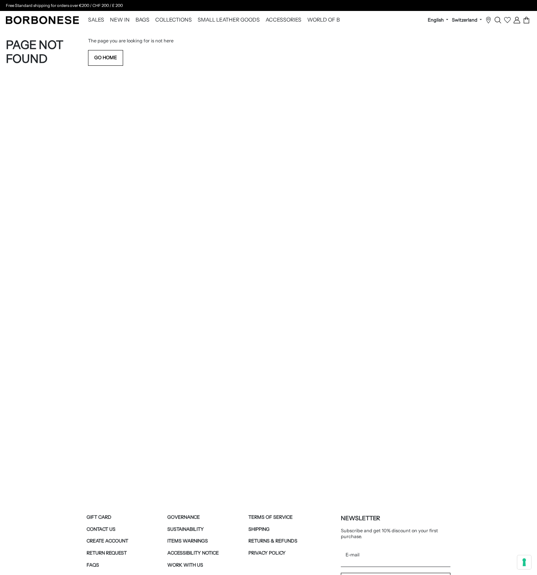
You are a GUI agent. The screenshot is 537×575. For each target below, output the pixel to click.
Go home (105, 57)
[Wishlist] (507, 20)
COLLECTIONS (173, 20)
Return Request (107, 553)
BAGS (142, 20)
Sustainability (185, 529)
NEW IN (120, 20)
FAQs (93, 565)
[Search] (498, 20)
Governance (183, 517)
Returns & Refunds (272, 541)
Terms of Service (270, 517)
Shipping (259, 529)
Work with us (185, 565)
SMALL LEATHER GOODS (229, 20)
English (436, 20)
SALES (96, 20)
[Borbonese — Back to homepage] (42, 20)
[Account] (517, 20)
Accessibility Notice (193, 553)
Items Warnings (187, 541)
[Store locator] (488, 20)
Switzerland (465, 20)
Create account (107, 541)
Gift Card (99, 517)
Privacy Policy (267, 553)
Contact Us (101, 529)
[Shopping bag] (526, 20)
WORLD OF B (323, 20)
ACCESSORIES (283, 20)
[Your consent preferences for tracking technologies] (524, 562)
